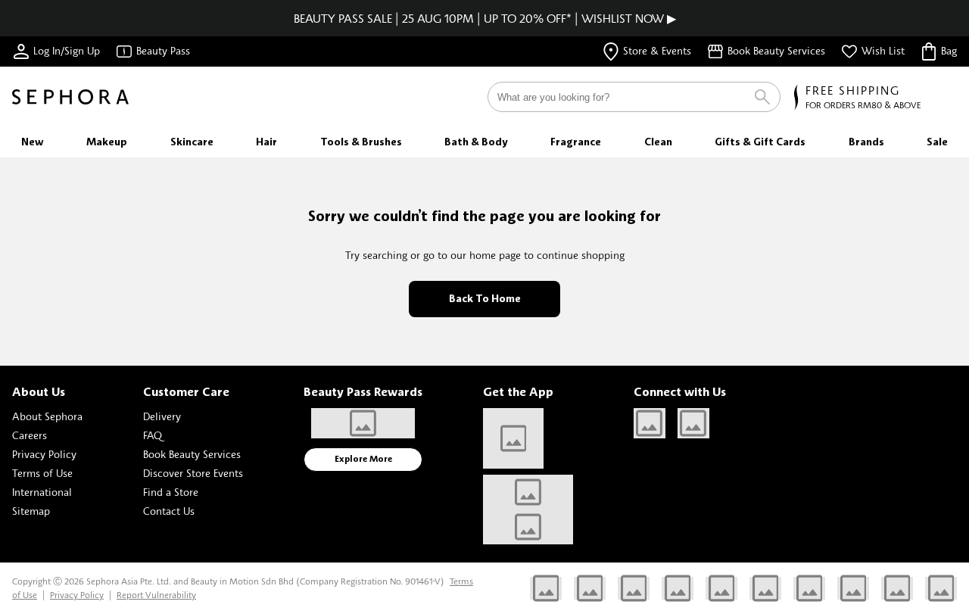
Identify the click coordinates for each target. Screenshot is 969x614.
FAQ (152, 435)
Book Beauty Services (192, 453)
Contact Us (169, 510)
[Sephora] (70, 96)
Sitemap (31, 510)
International (42, 491)
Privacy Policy (44, 453)
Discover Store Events (193, 472)
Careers (29, 435)
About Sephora (47, 416)
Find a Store (170, 491)
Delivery (162, 416)
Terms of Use (42, 472)
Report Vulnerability (156, 594)
